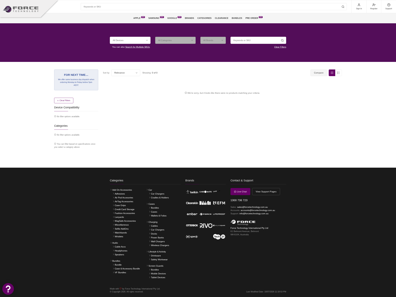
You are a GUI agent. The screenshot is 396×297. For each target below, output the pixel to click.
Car (150, 190)
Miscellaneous (122, 225)
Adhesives (120, 193)
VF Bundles (120, 272)
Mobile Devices (158, 273)
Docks (154, 233)
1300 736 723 (239, 200)
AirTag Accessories (124, 201)
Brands (189, 18)
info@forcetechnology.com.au (254, 213)
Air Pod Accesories (124, 197)
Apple (138, 17)
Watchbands (121, 232)
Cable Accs (120, 246)
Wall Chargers (158, 241)
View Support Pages (266, 191)
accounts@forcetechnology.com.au (258, 210)
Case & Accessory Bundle (127, 268)
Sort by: (106, 73)
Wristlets (119, 236)
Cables (154, 226)
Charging (152, 222)
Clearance (221, 18)
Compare (318, 72)
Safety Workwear (159, 259)
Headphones (121, 250)
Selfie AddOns (122, 229)
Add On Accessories (122, 190)
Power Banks (157, 237)
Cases (151, 204)
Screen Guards (155, 266)
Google (174, 17)
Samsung (155, 17)
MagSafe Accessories (125, 221)
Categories (204, 18)
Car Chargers (157, 193)
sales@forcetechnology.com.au (252, 207)
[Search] (282, 40)
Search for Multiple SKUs (137, 47)
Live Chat (241, 191)
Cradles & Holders (160, 197)
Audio (115, 243)
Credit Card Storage (124, 209)
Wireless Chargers (160, 245)
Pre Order (253, 17)
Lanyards (119, 217)
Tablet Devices (158, 277)
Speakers (119, 254)
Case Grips (120, 205)
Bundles (237, 18)
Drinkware (156, 255)
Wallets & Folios (158, 215)
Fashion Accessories (125, 213)
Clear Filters (280, 47)
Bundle (118, 265)
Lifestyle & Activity (157, 251)
